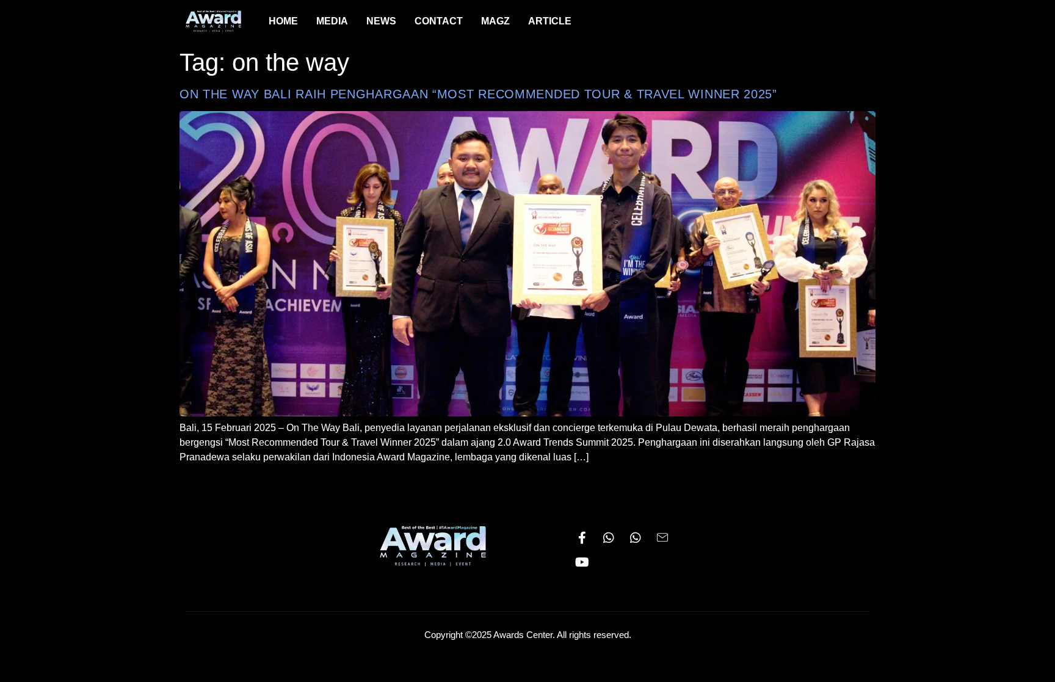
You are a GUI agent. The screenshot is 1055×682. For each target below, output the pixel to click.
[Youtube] (582, 562)
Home (283, 21)
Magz (495, 21)
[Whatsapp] (608, 538)
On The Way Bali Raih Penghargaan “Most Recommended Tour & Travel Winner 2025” (478, 94)
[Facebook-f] (582, 538)
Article (549, 21)
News (381, 21)
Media (332, 21)
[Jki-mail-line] (662, 538)
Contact (439, 21)
